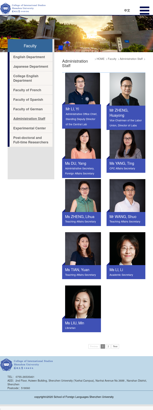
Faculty (112, 59)
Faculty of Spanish (28, 99)
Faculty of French (27, 89)
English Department (29, 56)
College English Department (25, 78)
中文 (127, 10)
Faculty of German (28, 109)
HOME (100, 59)
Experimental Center (29, 128)
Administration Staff (29, 118)
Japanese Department (30, 66)
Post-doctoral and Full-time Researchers (30, 140)
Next (115, 346)
